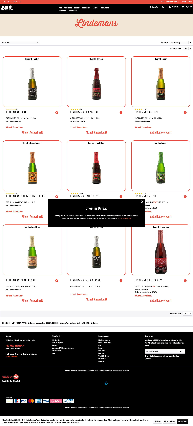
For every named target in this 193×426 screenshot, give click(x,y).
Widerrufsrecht (56, 351)
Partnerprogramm (57, 343)
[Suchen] (163, 7)
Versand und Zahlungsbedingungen (63, 348)
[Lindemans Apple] (161, 168)
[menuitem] (60, 7)
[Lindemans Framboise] (96, 84)
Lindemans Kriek (19, 322)
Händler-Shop (56, 340)
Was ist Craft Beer (103, 356)
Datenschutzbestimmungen (162, 356)
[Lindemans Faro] (32, 84)
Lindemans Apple (146, 196)
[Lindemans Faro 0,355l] (96, 252)
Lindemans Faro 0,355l (85, 280)
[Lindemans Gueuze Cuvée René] (32, 168)
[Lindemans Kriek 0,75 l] (161, 252)
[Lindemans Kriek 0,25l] (96, 168)
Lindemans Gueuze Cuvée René (25, 196)
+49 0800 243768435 (171, 2)
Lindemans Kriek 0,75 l (150, 280)
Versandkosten (92, 370)
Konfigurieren (182, 421)
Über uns (101, 353)
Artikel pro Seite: (175, 48)
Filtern (6, 42)
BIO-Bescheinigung (104, 340)
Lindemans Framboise (84, 112)
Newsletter (101, 351)
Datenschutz (102, 358)
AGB (53, 353)
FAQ (99, 345)
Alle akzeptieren (169, 421)
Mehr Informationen (73, 422)
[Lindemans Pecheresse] (32, 252)
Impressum (101, 361)
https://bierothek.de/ (124, 218)
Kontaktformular (11, 356)
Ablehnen (157, 421)
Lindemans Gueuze (146, 112)
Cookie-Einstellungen (104, 343)
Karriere (100, 348)
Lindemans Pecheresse (20, 280)
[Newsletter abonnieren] (181, 351)
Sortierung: (164, 42)
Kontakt (54, 345)
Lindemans (6, 322)
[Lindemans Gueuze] (161, 84)
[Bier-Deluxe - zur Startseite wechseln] (7, 7)
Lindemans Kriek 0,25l (85, 196)
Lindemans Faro (16, 112)
